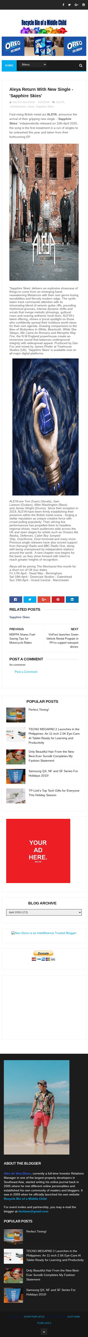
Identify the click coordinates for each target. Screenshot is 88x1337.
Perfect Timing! (39, 709)
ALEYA (60, 102)
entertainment (18, 106)
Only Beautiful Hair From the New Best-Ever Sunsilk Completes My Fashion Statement (51, 756)
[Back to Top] (44, 1331)
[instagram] (83, 5)
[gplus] (76, 5)
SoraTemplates (34, 1316)
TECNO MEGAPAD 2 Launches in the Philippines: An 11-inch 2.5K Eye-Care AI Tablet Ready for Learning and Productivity (55, 1255)
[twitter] (69, 5)
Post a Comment (26, 671)
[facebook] (63, 5)
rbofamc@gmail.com (33, 1211)
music (31, 106)
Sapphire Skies (45, 106)
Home (9, 65)
